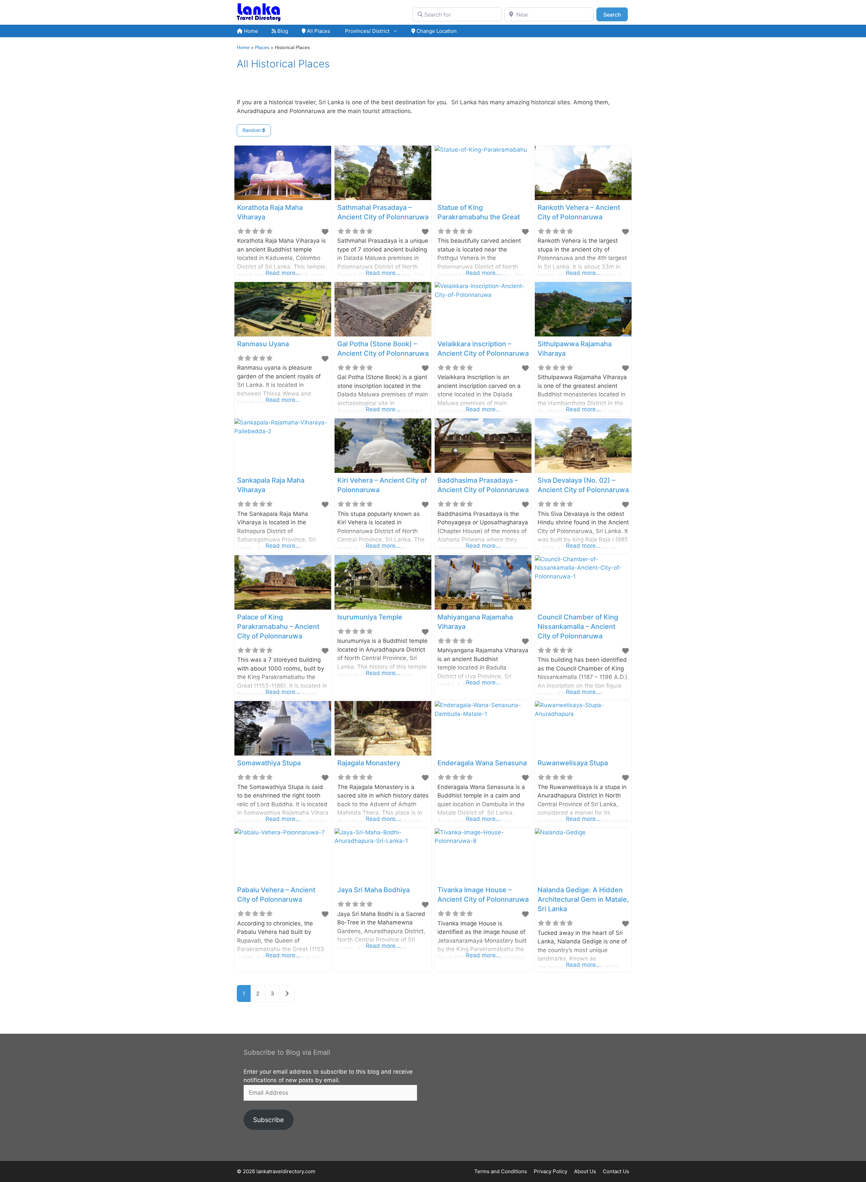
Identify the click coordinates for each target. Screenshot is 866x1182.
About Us (585, 1171)
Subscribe (268, 1120)
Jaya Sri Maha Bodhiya (373, 890)
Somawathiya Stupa (269, 763)
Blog (282, 31)
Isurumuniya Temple (369, 617)
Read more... (283, 272)
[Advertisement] (531, 1097)
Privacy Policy (550, 1171)
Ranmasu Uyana (263, 344)
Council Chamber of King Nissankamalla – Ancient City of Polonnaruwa (578, 626)
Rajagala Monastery (368, 763)
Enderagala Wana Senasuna (482, 763)
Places (262, 47)
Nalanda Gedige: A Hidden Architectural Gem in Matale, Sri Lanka (583, 899)
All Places (317, 31)
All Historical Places (283, 64)
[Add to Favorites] (325, 232)
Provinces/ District (366, 31)
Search (615, 14)
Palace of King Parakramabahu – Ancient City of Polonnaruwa (278, 626)
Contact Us (616, 1171)
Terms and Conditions (500, 1171)
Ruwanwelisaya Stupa (573, 763)
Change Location (436, 31)
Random (252, 130)
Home (250, 31)
